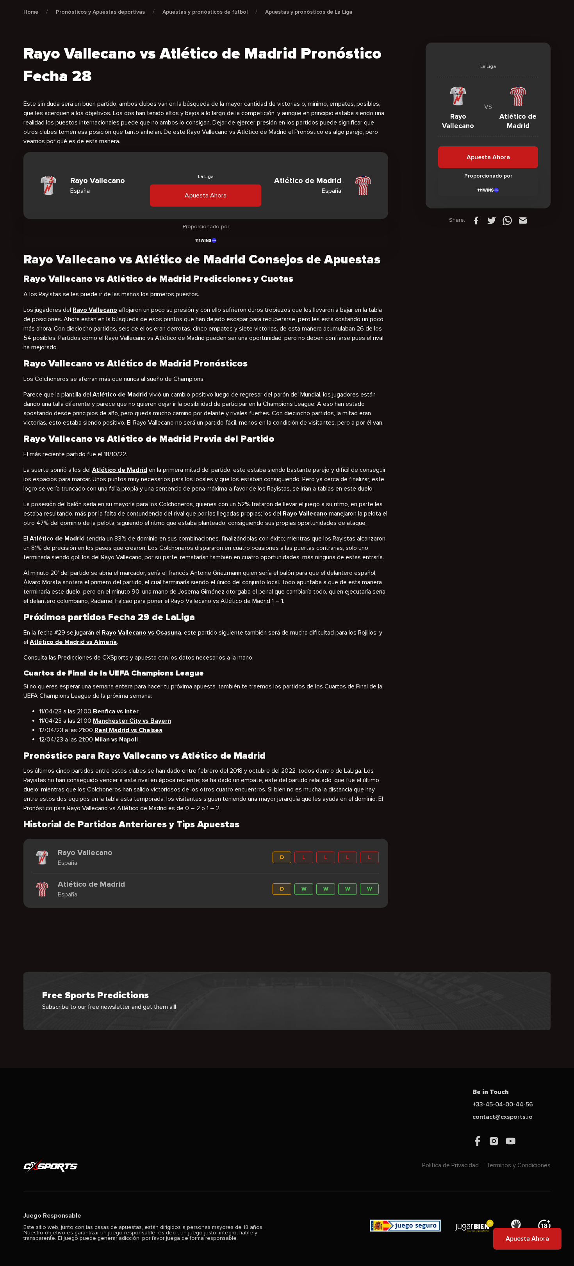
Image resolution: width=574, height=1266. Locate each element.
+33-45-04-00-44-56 (502, 1104)
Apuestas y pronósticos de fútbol (205, 12)
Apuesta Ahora (205, 195)
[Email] (523, 220)
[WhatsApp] (507, 220)
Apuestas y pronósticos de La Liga (308, 12)
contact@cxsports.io (502, 1117)
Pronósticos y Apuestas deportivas (100, 12)
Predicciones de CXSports (93, 657)
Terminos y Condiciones (519, 1165)
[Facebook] (476, 220)
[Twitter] (491, 220)
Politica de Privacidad (450, 1165)
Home (30, 12)
